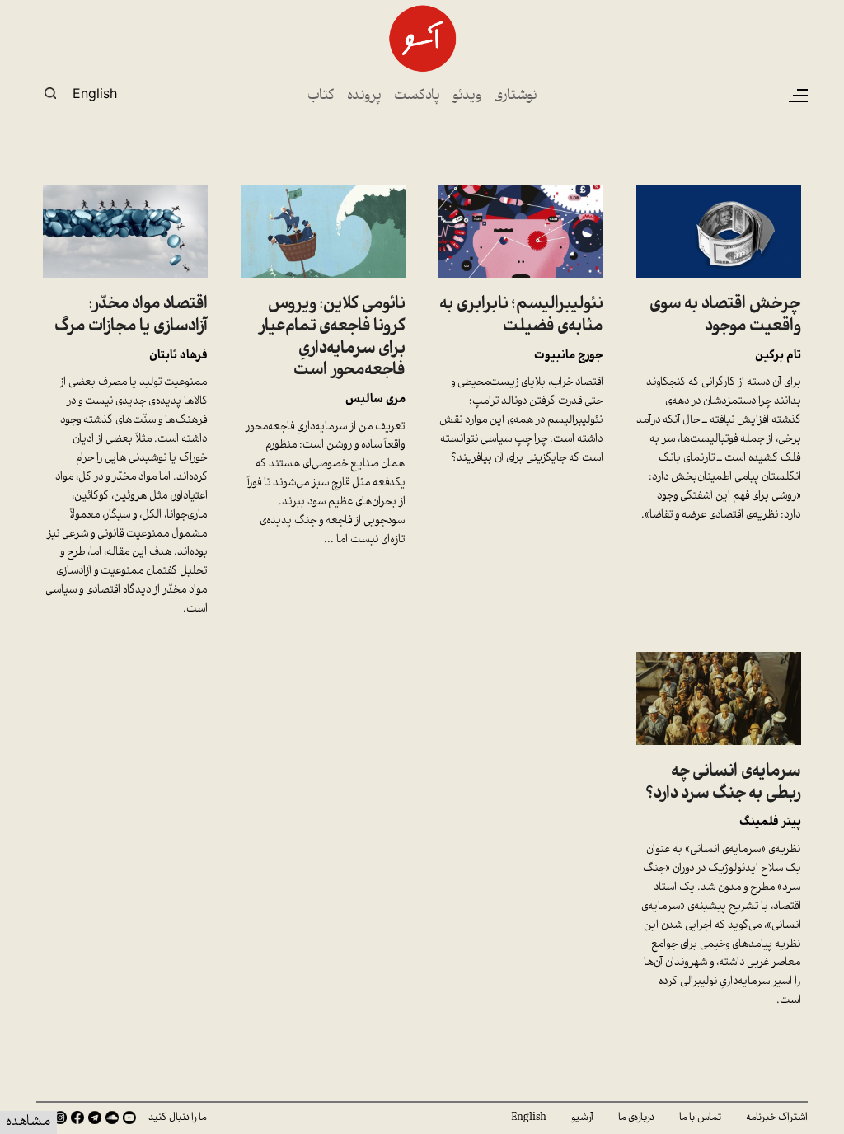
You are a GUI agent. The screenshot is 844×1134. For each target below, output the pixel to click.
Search (50, 93)
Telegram (94, 1117)
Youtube (129, 1117)
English (95, 93)
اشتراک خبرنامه (777, 1117)
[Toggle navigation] (797, 95)
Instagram (60, 1117)
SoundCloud (112, 1117)
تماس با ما (700, 1117)
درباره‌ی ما (636, 1117)
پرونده (364, 96)
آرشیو (582, 1117)
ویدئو (466, 96)
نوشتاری (515, 96)
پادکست (417, 96)
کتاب (321, 96)
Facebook (77, 1117)
